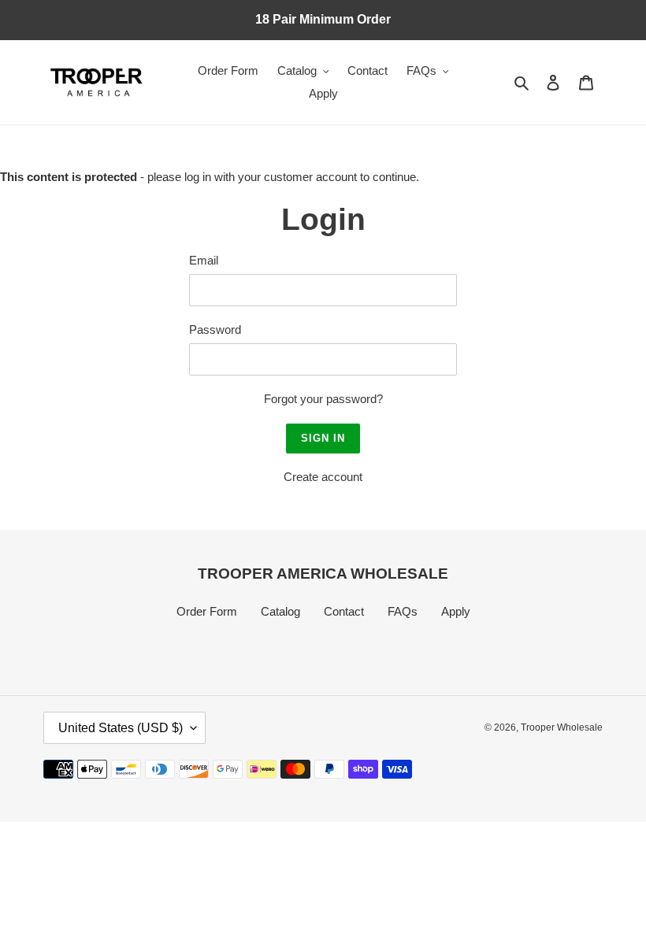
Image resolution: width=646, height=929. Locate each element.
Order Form (206, 611)
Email (203, 260)
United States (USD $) (120, 728)
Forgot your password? (323, 398)
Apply (455, 611)
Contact (344, 611)
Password (215, 329)
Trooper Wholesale (562, 727)
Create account (323, 476)
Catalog (280, 611)
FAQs (403, 611)
